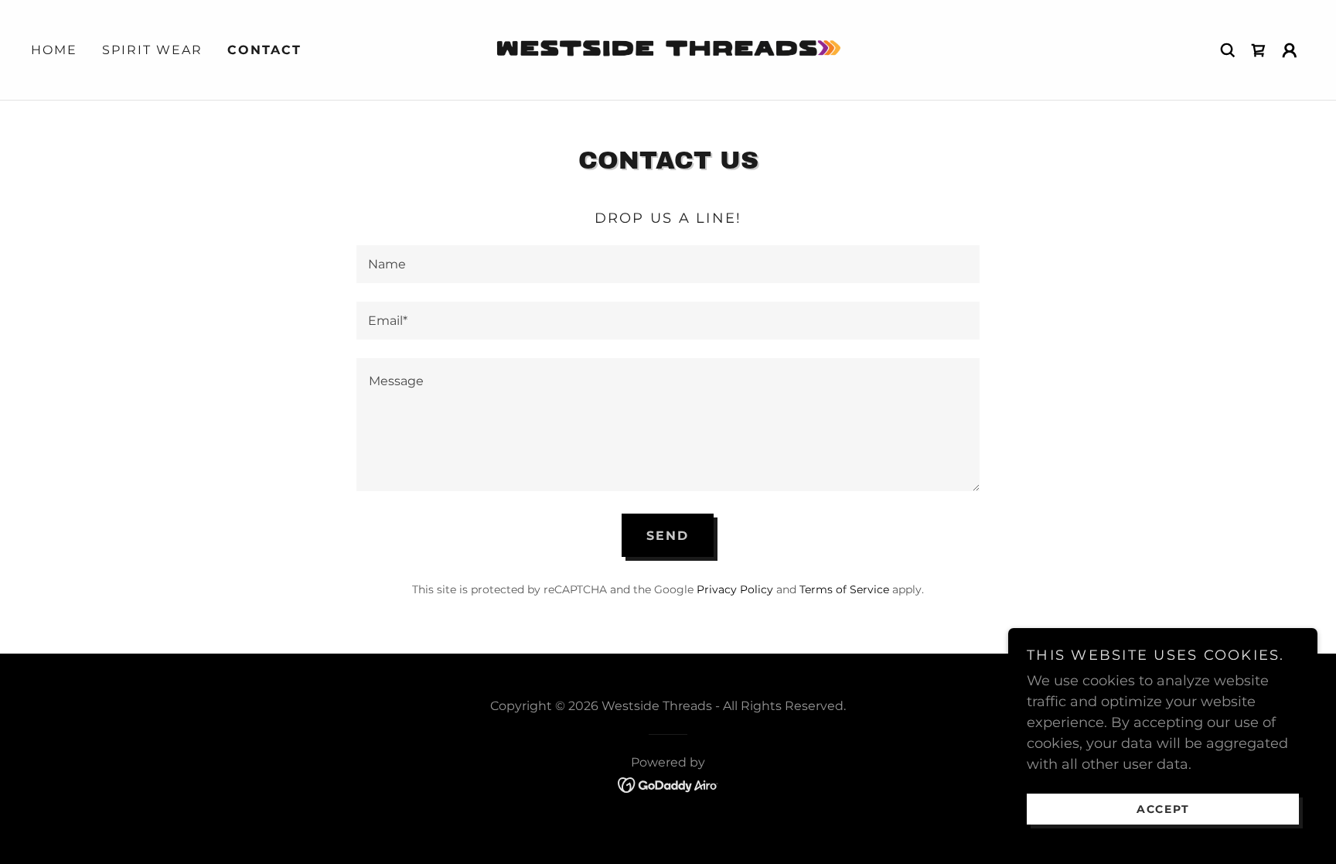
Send (667, 535)
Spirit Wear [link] (152, 50)
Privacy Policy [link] (735, 589)
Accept (1163, 808)
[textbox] (667, 264)
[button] (1289, 50)
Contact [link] (264, 50)
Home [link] (54, 50)
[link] (668, 48)
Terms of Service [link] (844, 589)
